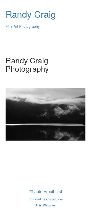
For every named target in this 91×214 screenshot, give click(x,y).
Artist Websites (45, 205)
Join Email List (48, 191)
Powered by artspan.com (46, 199)
